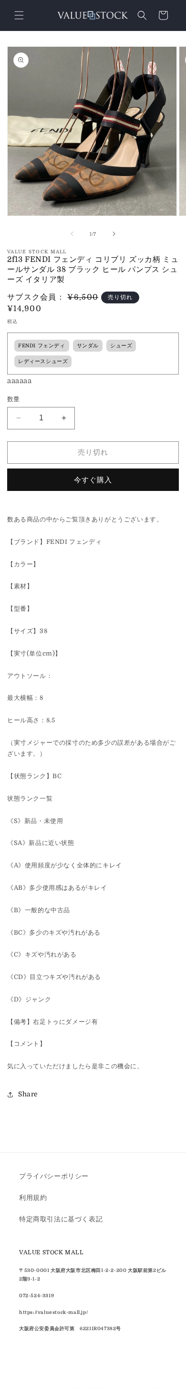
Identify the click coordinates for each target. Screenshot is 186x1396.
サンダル (88, 346)
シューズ (121, 346)
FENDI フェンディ (41, 346)
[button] (19, 15)
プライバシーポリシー (54, 1176)
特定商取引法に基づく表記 (61, 1219)
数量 (13, 399)
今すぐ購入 (93, 480)
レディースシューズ (43, 362)
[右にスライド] (113, 233)
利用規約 (33, 1197)
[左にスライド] (72, 233)
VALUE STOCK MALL (76, 1388)
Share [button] (28, 1094)
